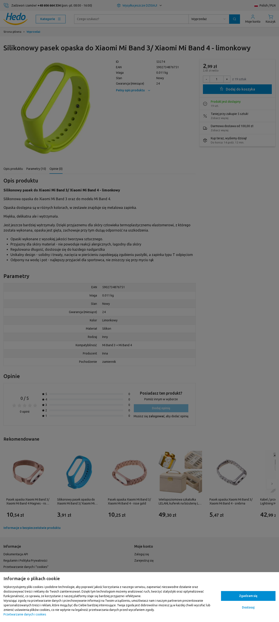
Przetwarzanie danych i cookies (24, 614)
